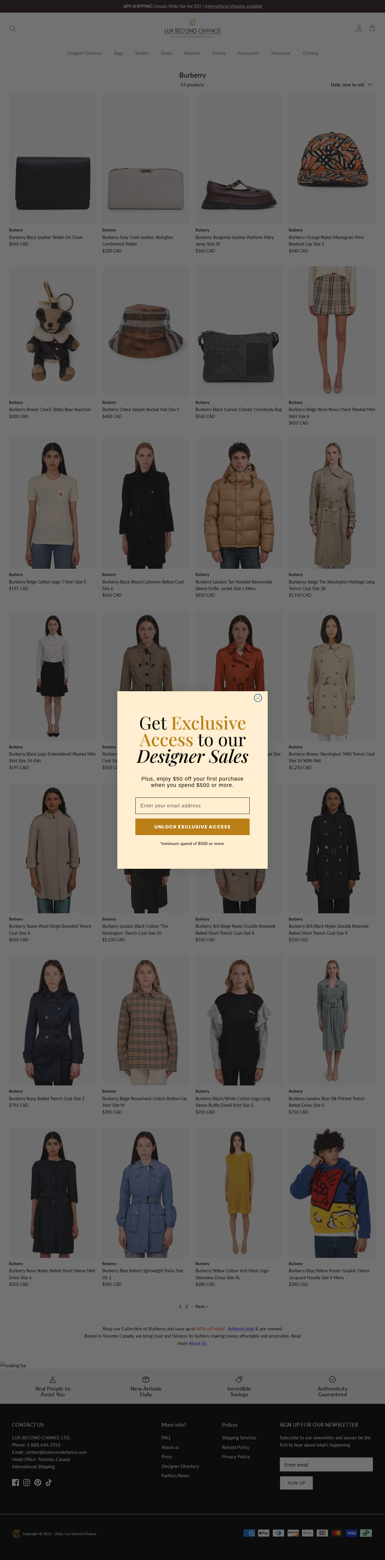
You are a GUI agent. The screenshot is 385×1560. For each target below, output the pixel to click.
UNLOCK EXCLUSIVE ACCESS (192, 826)
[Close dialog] (258, 698)
